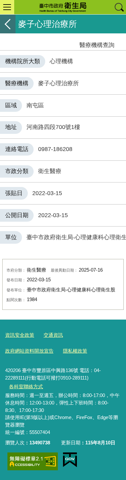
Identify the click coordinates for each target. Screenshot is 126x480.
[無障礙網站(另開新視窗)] (32, 461)
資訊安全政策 (19, 335)
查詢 (119, 7)
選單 (7, 7)
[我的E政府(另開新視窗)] (70, 459)
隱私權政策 (75, 351)
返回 (8, 24)
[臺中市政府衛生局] (63, 7)
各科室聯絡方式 (26, 386)
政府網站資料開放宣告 (29, 351)
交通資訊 (53, 335)
